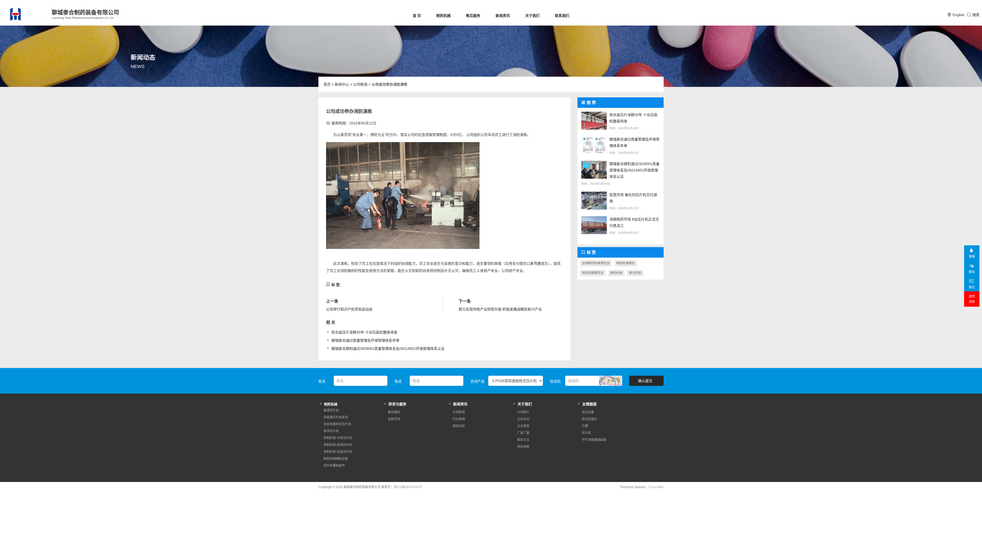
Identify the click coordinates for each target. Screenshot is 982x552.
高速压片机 (331, 410)
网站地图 (523, 446)
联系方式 (523, 440)
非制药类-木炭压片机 (337, 438)
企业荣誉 (523, 426)
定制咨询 (394, 419)
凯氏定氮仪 (589, 419)
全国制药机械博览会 (596, 263)
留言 (972, 287)
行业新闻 (459, 419)
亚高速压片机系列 (335, 417)
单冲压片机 (331, 431)
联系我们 (562, 16)
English (958, 15)
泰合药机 (635, 273)
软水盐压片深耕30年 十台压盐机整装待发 (364, 332)
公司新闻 (360, 84)
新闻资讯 (503, 16)
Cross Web (656, 487)
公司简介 (523, 412)
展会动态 (459, 426)
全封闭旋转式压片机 (337, 424)
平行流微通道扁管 (594, 440)
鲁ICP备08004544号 (408, 487)
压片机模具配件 (334, 465)
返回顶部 (972, 299)
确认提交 (645, 381)
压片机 (586, 433)
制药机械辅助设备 (335, 459)
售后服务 (473, 16)
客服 (972, 256)
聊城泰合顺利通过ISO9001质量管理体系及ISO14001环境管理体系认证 (387, 349)
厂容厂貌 (523, 433)
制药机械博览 (625, 263)
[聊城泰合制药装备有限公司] (24, 14)
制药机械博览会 (593, 273)
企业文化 (523, 419)
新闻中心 (342, 84)
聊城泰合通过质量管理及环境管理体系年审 (365, 340)
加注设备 (588, 412)
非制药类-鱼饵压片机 (337, 445)
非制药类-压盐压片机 (337, 452)
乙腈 (585, 426)
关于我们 (532, 16)
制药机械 (443, 16)
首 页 (417, 16)
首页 (327, 84)
